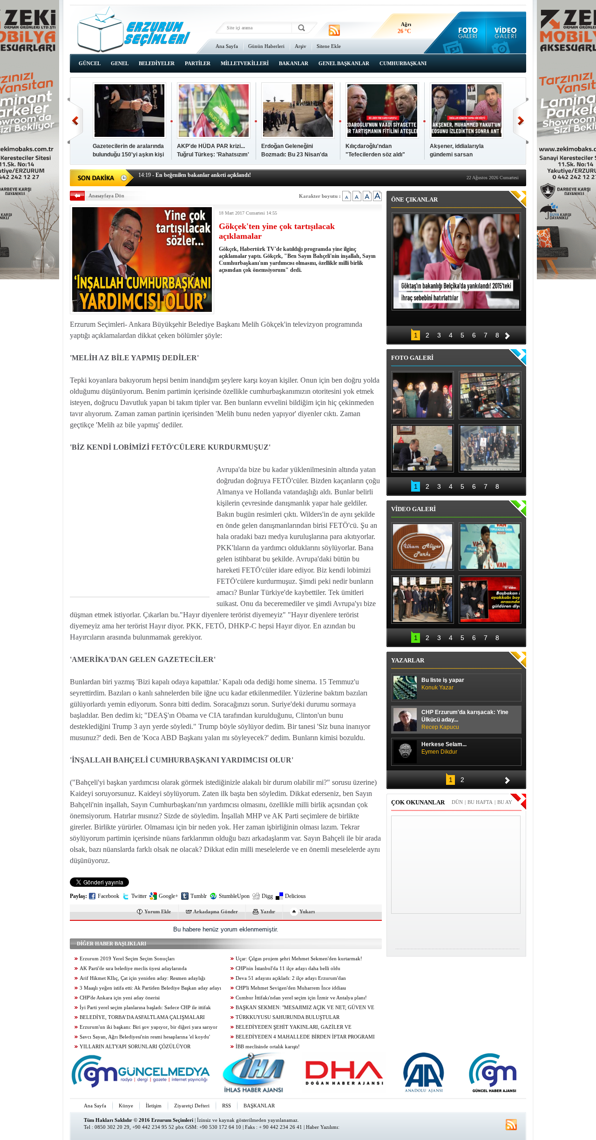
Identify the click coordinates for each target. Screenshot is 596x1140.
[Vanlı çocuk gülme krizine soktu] (490, 546)
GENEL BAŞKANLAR (343, 63)
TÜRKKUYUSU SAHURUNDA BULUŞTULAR (287, 1017)
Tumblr (198, 896)
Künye (126, 1105)
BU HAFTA (480, 802)
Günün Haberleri (266, 46)
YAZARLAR (407, 660)
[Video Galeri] (506, 33)
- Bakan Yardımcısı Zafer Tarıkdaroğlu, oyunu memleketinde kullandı (229, 177)
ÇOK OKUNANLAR (418, 802)
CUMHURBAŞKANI (403, 63)
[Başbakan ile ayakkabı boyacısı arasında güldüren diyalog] (490, 599)
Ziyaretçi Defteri (192, 1105)
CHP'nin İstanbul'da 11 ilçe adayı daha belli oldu (288, 968)
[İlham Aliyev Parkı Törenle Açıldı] (422, 546)
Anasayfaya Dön (106, 195)
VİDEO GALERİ (413, 509)
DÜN (457, 802)
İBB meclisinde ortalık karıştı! (268, 1046)
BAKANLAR (293, 63)
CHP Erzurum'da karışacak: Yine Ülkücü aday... (464, 719)
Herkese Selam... (444, 748)
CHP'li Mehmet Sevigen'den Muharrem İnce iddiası (291, 988)
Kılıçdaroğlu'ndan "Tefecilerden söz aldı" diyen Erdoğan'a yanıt (375, 154)
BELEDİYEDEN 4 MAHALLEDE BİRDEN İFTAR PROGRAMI (305, 1036)
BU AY (504, 802)
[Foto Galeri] (466, 33)
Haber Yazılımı (322, 1127)
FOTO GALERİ (412, 357)
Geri (75, 121)
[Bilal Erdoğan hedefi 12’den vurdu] (422, 599)
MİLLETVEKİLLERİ (245, 63)
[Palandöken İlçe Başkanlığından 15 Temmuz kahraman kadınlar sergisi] (490, 448)
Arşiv (300, 46)
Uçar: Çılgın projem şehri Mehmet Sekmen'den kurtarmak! (299, 958)
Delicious (295, 896)
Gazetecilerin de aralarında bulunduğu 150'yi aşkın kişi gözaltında (128, 154)
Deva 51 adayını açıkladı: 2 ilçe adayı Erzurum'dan (291, 978)
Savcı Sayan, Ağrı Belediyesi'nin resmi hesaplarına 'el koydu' (145, 1036)
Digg (267, 896)
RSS (226, 1105)
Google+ (168, 896)
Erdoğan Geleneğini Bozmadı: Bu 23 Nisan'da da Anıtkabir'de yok (294, 154)
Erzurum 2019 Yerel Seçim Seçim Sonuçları (127, 958)
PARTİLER (197, 63)
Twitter (139, 896)
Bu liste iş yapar (442, 684)
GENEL (120, 63)
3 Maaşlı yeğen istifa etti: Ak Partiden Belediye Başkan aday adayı (150, 988)
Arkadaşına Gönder (215, 911)
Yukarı (307, 911)
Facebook (108, 896)
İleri (520, 121)
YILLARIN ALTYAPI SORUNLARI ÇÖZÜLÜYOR (135, 1046)
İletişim (154, 1105)
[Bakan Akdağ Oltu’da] (422, 448)
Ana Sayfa (227, 46)
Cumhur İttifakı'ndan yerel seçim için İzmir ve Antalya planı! (301, 997)
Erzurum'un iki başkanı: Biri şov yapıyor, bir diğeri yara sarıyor (148, 1027)
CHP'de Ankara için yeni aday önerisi (120, 997)
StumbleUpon (234, 896)
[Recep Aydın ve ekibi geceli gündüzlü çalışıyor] (490, 395)
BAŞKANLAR (259, 1105)
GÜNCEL (90, 63)
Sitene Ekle (329, 46)
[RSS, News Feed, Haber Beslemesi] (334, 30)
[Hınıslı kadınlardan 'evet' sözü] (422, 395)
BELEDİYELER (157, 63)
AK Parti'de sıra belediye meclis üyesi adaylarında (133, 968)
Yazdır (267, 911)
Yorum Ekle (157, 911)
